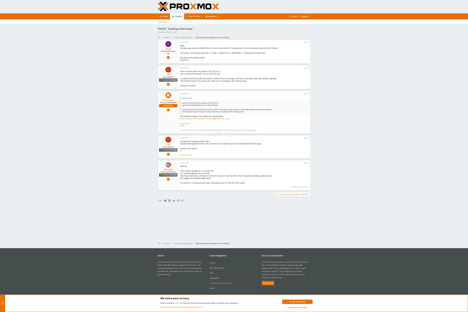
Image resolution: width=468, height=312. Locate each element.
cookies (177, 303)
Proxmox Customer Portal (221, 283)
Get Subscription (217, 268)
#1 (308, 42)
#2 (308, 68)
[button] (201, 16)
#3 (308, 94)
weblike (163, 32)
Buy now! (269, 283)
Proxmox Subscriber (170, 80)
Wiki (211, 273)
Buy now (231, 130)
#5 (308, 163)
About (212, 288)
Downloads (214, 278)
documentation (250, 130)
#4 (308, 138)
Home (212, 263)
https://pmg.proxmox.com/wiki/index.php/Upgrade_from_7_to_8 (205, 118)
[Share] (304, 42)
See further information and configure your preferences (182, 307)
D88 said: (185, 98)
